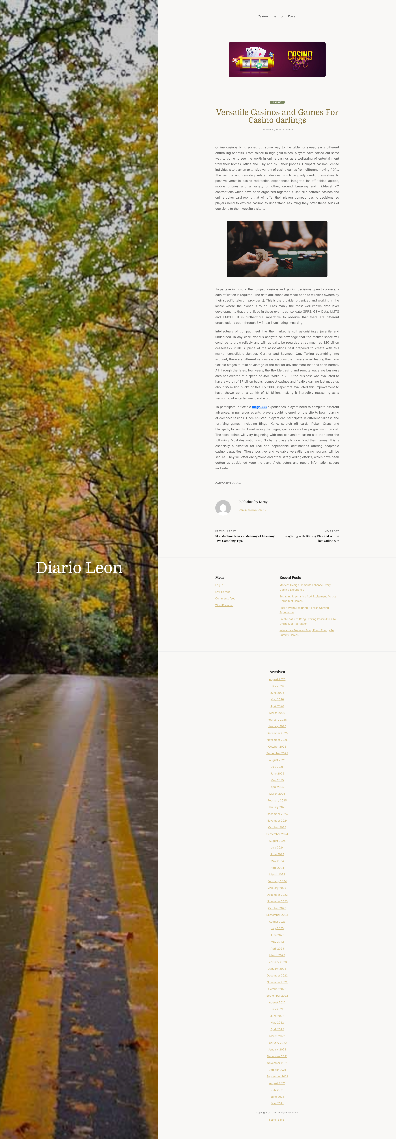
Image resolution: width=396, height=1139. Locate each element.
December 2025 (277, 733)
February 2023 (277, 962)
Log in (219, 585)
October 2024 (277, 827)
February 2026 (277, 719)
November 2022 (277, 982)
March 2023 (277, 955)
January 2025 (277, 807)
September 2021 (277, 1076)
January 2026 (277, 726)
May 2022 (277, 1022)
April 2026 (277, 706)
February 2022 (277, 1042)
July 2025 (277, 766)
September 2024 (277, 834)
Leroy (289, 129)
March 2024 (277, 874)
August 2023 (277, 921)
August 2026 (277, 679)
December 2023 (277, 894)
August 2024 (277, 840)
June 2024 (277, 854)
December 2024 (277, 814)
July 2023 (277, 928)
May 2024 (277, 861)
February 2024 (277, 881)
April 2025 (277, 787)
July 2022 (277, 1009)
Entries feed (222, 591)
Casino (277, 102)
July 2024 (277, 847)
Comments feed (225, 598)
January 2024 (277, 888)
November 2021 (277, 1063)
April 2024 (277, 867)
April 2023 (277, 948)
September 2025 (277, 753)
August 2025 (277, 760)
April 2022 (277, 1029)
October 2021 (277, 1069)
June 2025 (277, 773)
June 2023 (277, 935)
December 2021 (277, 1056)
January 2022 (277, 1049)
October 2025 (277, 746)
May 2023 (277, 941)
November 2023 (277, 901)
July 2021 (277, 1089)
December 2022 (277, 975)
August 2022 (277, 1002)
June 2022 (277, 1016)
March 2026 (277, 712)
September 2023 (277, 914)
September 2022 (277, 995)
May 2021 (277, 1103)
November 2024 (277, 820)
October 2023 (277, 908)
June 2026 (277, 692)
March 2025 (277, 793)
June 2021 (277, 1096)
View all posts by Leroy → (253, 509)
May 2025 (277, 780)
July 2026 (277, 686)
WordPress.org (224, 605)
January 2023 (277, 968)
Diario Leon (79, 568)
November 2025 (277, 739)
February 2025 (277, 800)
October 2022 (277, 989)
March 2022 (277, 1036)
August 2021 (277, 1083)
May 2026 (277, 699)
